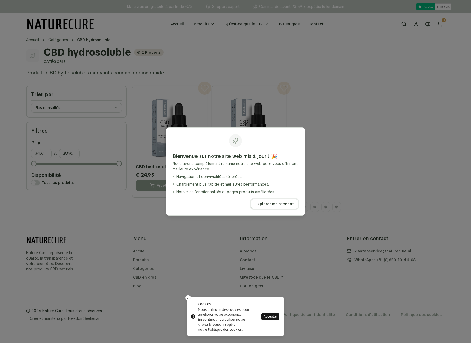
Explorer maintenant (274, 203)
